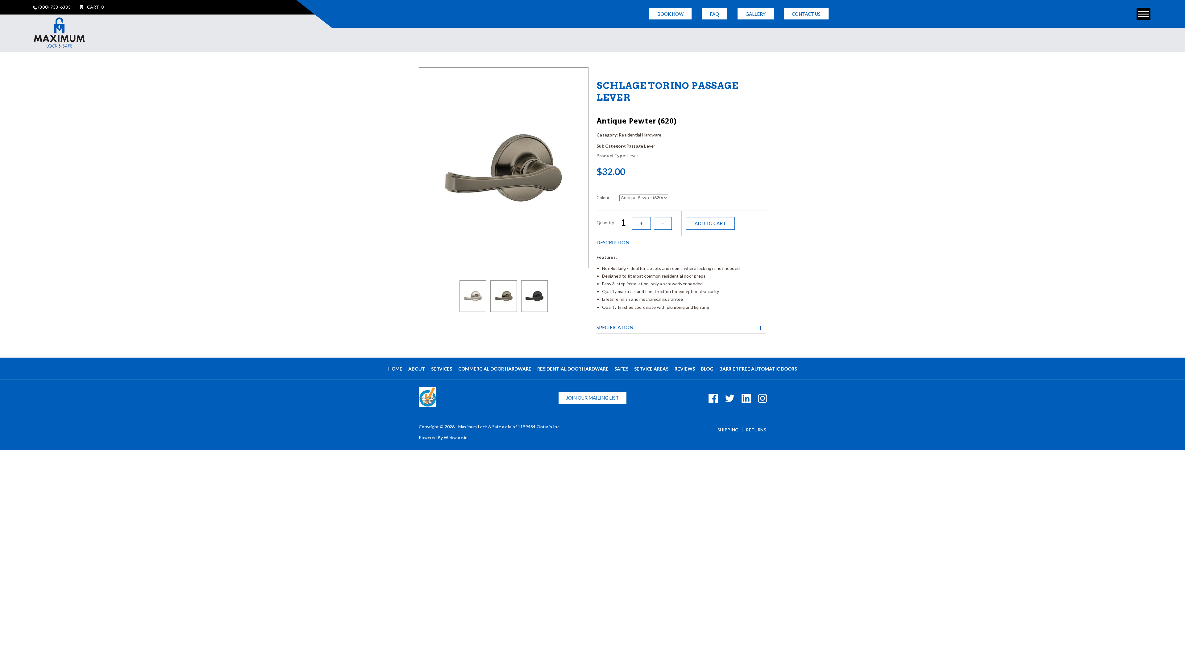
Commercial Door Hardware (494, 368)
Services (441, 368)
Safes (621, 368)
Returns (756, 429)
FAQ (714, 14)
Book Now (670, 14)
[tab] (681, 242)
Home (395, 368)
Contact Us (806, 14)
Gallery (756, 14)
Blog (707, 368)
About (416, 368)
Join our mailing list (592, 398)
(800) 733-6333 (54, 7)
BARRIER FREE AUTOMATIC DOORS (758, 368)
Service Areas (651, 368)
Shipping (728, 429)
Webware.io (456, 437)
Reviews (685, 368)
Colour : (604, 197)
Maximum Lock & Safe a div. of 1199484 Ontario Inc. (509, 426)
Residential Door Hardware (573, 368)
